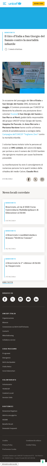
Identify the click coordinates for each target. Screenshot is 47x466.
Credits (5, 440)
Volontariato (7, 384)
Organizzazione (8, 318)
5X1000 (5, 420)
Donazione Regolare (9, 411)
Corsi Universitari (8, 371)
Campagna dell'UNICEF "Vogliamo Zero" (20, 134)
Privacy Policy (7, 445)
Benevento (10, 32)
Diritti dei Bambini (8, 362)
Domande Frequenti (9, 428)
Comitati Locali (7, 393)
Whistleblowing (7, 335)
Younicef (14, 114)
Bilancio (5, 322)
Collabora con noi (8, 340)
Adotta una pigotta (9, 415)
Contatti (5, 331)
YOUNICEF (6, 389)
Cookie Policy (31, 445)
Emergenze (6, 358)
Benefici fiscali (7, 424)
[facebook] (28, 180)
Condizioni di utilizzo (33, 440)
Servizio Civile (7, 397)
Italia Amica (6, 366)
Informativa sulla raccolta (9, 464)
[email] (42, 180)
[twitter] (35, 180)
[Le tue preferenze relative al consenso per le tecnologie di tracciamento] (42, 461)
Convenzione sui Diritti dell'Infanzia (15, 327)
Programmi (6, 353)
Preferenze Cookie (9, 449)
